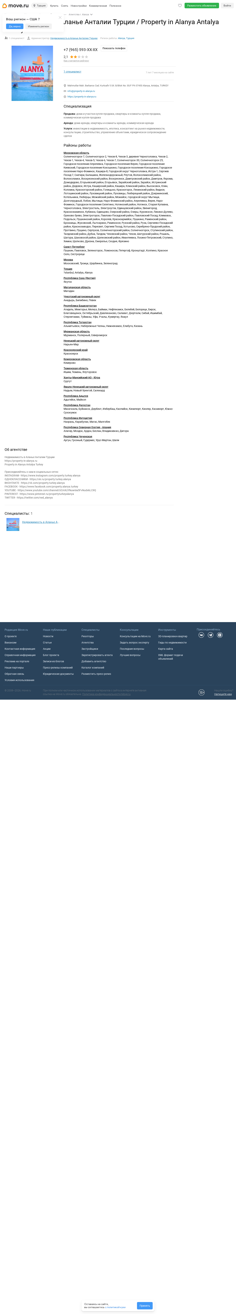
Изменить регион (38, 26)
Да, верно (15, 26)
